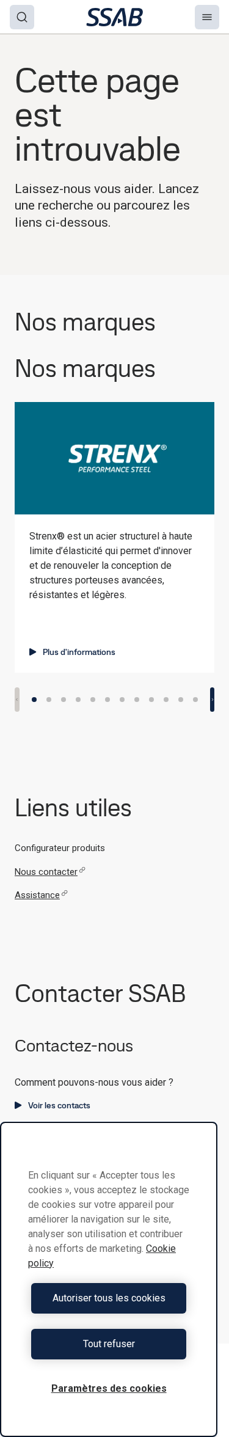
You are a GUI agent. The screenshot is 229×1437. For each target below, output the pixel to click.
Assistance (37, 895)
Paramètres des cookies (109, 1388)
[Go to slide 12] (195, 699)
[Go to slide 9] (151, 699)
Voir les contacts (59, 1105)
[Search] (22, 17)
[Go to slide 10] (166, 699)
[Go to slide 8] (136, 699)
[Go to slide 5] (92, 699)
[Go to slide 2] (49, 699)
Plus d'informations (79, 651)
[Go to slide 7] (122, 699)
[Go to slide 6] (107, 699)
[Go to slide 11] (180, 699)
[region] (108, 1279)
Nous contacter (46, 871)
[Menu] (207, 17)
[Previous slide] (17, 699)
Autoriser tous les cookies (109, 1298)
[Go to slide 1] (34, 699)
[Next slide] (212, 699)
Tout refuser (109, 1344)
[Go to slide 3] (63, 699)
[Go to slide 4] (78, 699)
